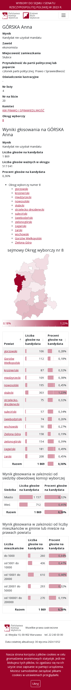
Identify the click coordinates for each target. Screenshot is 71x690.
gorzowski (21, 189)
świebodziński (24, 218)
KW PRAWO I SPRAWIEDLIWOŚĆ (23, 110)
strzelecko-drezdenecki (29, 209)
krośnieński (22, 193)
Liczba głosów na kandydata (33, 340)
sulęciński (21, 213)
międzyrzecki (23, 197)
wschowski (22, 234)
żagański (20, 226)
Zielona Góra (23, 242)
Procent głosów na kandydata (55, 340)
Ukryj (35, 683)
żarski (18, 230)
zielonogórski (23, 222)
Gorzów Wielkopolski (28, 238)
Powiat (9, 344)
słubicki (19, 205)
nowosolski (22, 201)
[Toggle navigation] (63, 15)
